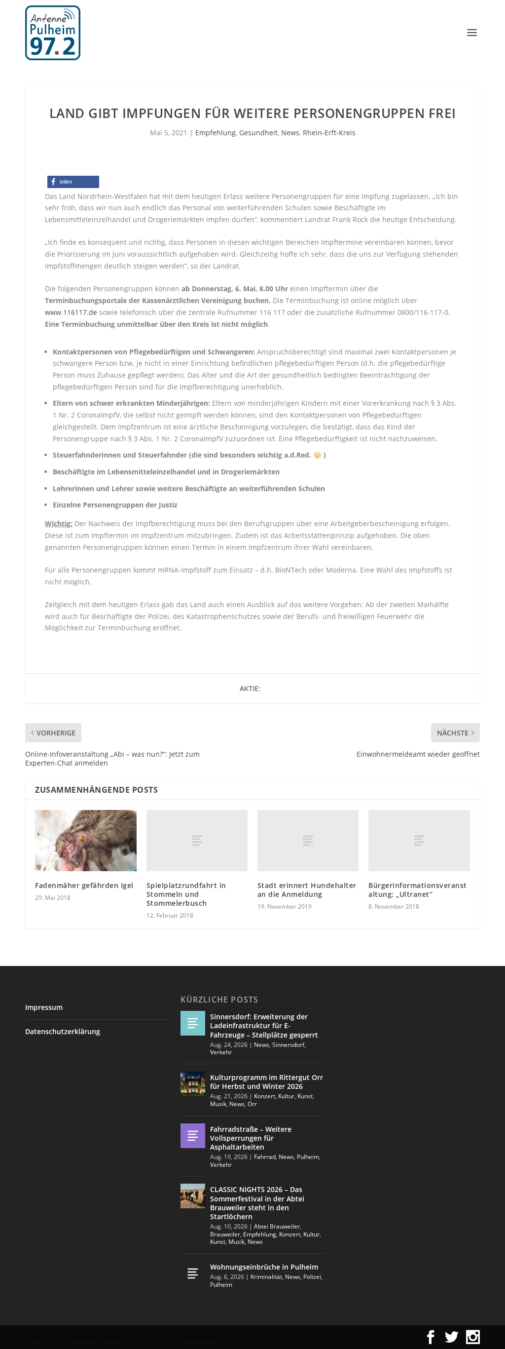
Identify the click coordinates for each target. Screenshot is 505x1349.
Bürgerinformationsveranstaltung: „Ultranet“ (417, 890)
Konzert (264, 1096)
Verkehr (221, 1052)
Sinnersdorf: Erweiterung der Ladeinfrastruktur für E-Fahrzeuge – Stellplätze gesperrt (264, 1025)
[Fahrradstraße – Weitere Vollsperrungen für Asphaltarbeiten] (192, 1135)
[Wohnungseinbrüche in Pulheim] (192, 1273)
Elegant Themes (98, 1337)
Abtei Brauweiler (277, 1226)
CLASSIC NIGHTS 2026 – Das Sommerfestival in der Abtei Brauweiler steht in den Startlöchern (257, 1203)
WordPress (199, 1337)
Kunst (305, 1096)
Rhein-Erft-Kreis (329, 132)
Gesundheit (258, 132)
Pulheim (308, 1157)
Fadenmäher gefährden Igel (84, 885)
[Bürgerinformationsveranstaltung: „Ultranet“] (418, 840)
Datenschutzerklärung (62, 1031)
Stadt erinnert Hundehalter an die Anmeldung (307, 890)
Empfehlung (215, 132)
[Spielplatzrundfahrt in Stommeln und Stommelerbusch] (197, 840)
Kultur (286, 1096)
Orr (252, 1104)
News (290, 132)
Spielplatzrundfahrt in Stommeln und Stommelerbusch (186, 894)
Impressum (44, 1007)
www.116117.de (71, 312)
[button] (73, 182)
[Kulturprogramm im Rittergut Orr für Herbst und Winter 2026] (192, 1084)
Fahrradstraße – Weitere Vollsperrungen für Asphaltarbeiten (250, 1138)
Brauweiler (225, 1234)
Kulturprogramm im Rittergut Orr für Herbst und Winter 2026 (266, 1082)
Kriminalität (266, 1276)
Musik (218, 1104)
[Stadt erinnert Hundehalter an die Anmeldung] (308, 840)
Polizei (312, 1276)
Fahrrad (265, 1157)
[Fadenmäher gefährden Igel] (85, 840)
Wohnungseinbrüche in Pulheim (264, 1267)
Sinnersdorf (288, 1045)
